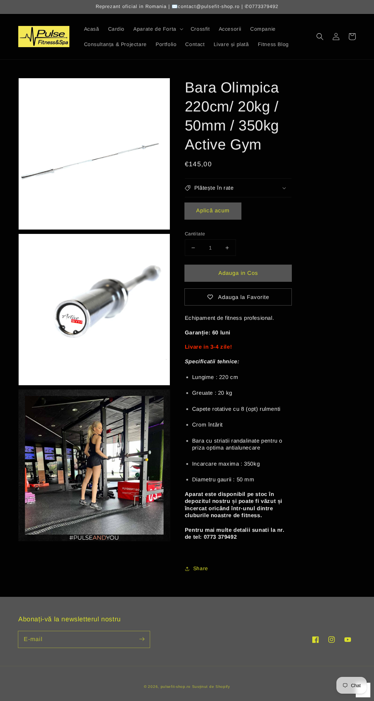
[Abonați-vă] (142, 639)
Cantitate (195, 233)
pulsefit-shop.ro (176, 687)
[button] (320, 37)
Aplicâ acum (213, 210)
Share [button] (200, 568)
